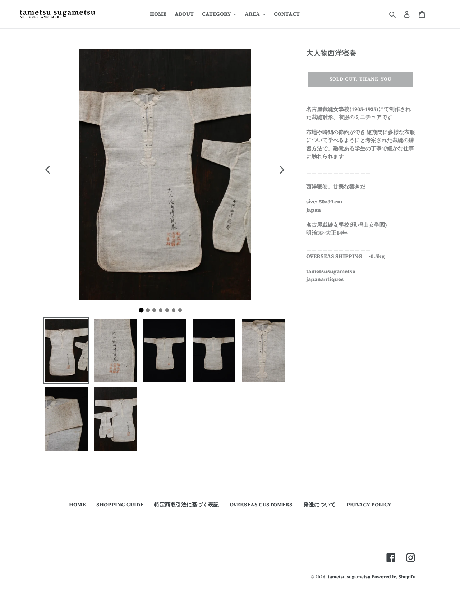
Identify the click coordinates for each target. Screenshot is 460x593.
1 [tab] (143, 312)
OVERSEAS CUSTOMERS (261, 504)
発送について (319, 504)
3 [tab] (156, 312)
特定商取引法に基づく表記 (186, 504)
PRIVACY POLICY (368, 504)
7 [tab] (181, 312)
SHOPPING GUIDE (119, 504)
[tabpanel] (165, 174)
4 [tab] (162, 312)
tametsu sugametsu (349, 577)
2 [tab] (149, 312)
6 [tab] (175, 312)
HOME (77, 504)
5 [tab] (168, 312)
